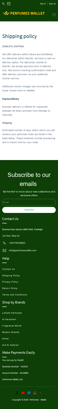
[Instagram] (35, 393)
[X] (17, 393)
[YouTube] (23, 393)
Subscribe (29, 210)
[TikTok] (41, 393)
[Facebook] (29, 393)
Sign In (43, 3)
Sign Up (52, 3)
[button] (11, 269)
